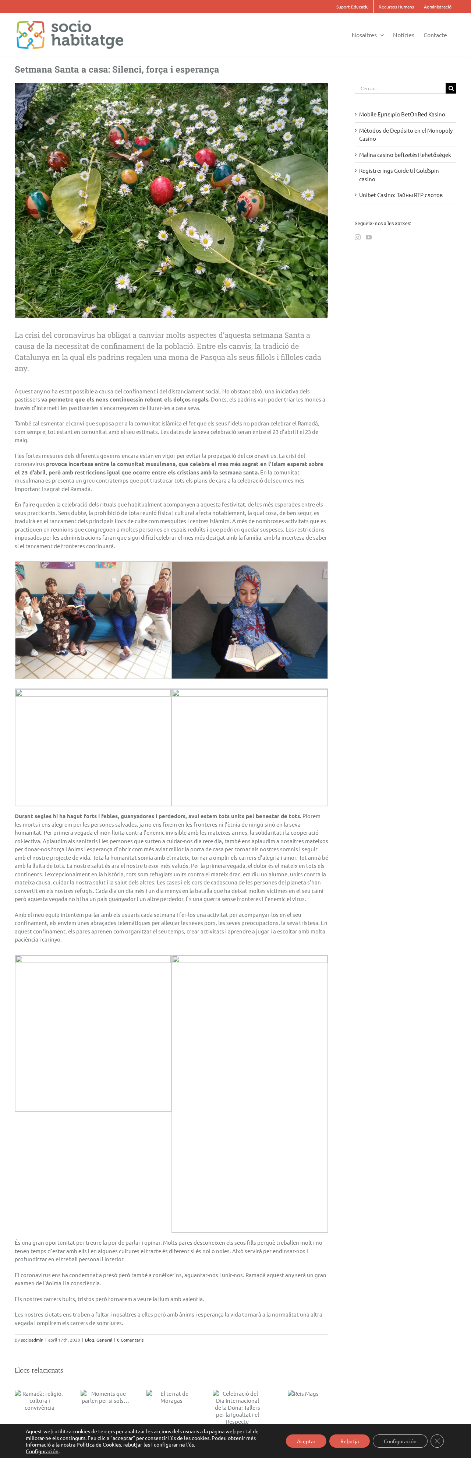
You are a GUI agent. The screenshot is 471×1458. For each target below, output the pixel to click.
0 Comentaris (130, 1340)
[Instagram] (358, 237)
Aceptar (306, 1441)
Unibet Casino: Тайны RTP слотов (401, 194)
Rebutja (349, 1441)
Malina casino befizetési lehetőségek (405, 154)
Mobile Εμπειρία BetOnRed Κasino (402, 114)
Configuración (42, 1451)
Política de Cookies (99, 1444)
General (104, 1340)
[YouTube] (369, 237)
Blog (89, 1340)
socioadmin (32, 1340)
